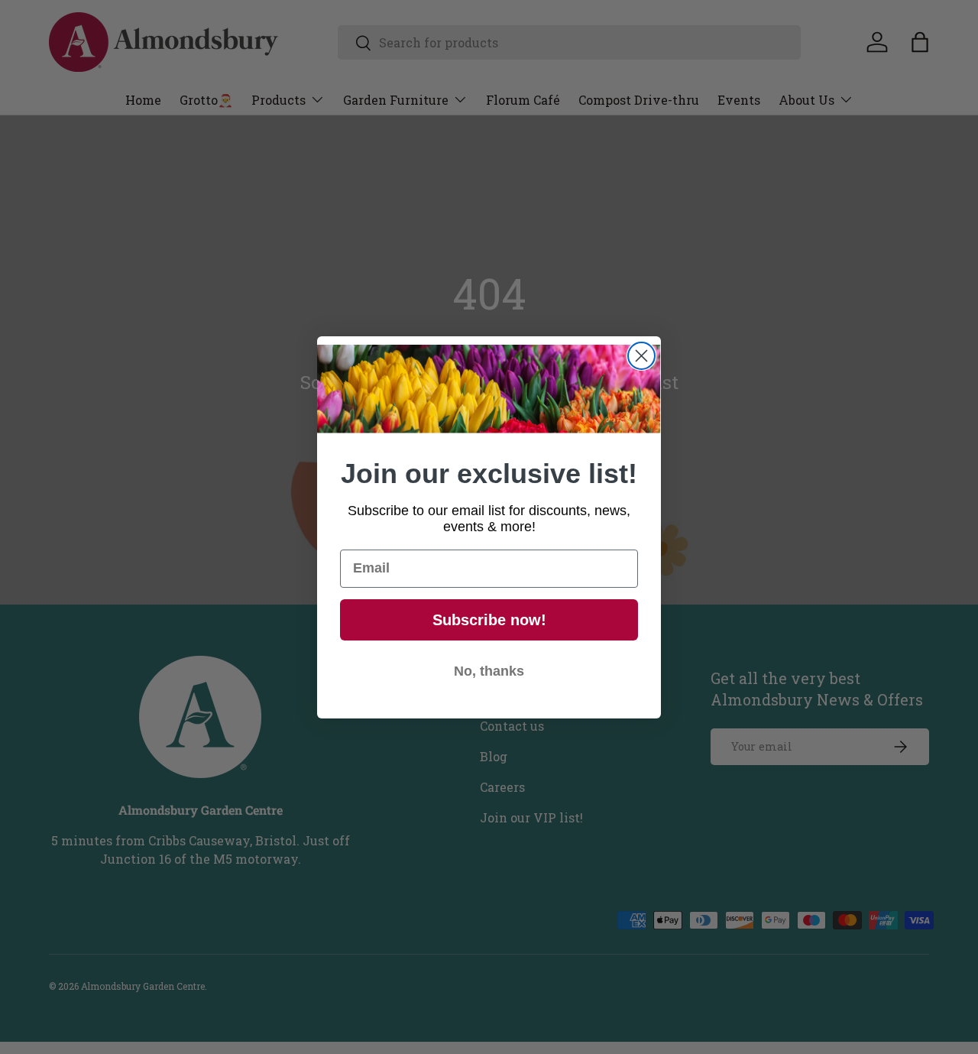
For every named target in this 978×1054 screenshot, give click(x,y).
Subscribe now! (489, 619)
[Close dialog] (641, 355)
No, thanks (489, 671)
